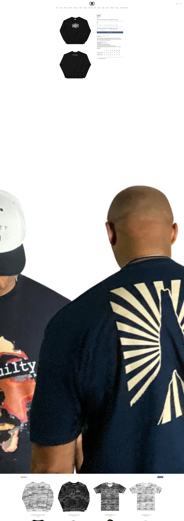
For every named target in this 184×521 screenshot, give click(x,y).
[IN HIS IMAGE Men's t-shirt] (146, 497)
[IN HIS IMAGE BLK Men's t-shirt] (110, 497)
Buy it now (110, 32)
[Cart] (181, 4)
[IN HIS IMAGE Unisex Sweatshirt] (74, 497)
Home (98, 14)
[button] (75, 8)
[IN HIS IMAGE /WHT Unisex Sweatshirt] (38, 497)
